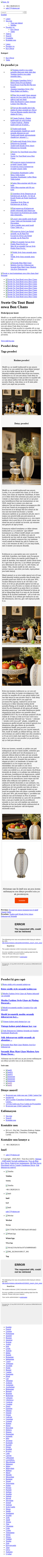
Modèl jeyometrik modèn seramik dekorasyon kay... (17, 1015)
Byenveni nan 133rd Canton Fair (18, 1106)
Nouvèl (8, 36)
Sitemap (38, 1159)
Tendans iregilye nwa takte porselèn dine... (21, 75)
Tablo (13, 32)
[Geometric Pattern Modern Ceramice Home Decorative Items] (21, 1010)
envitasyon (10, 1097)
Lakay (8, 19)
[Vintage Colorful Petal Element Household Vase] (15, 1022)
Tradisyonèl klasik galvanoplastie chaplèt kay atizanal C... (23, 136)
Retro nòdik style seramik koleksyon (19, 989)
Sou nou (9, 21)
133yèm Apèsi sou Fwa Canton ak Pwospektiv (23, 1104)
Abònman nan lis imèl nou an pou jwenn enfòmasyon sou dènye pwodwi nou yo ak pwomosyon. (21, 1060)
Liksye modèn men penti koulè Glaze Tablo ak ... (22, 226)
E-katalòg (9, 38)
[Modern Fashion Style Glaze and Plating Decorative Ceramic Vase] (21, 996)
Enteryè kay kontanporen (19, 1163)
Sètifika (13, 25)
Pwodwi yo (10, 27)
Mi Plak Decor (35, 1163)
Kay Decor (15, 29)
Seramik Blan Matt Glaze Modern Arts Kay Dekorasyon (23, 268)
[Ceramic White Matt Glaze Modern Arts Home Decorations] (21, 1047)
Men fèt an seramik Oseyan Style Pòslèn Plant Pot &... (23, 247)
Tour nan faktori (17, 23)
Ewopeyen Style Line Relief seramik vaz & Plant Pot (21, 237)
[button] (21, 900)
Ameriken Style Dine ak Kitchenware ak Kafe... (20, 203)
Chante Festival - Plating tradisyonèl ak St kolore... (20, 124)
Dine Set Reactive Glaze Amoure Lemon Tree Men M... (23, 103)
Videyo (8, 34)
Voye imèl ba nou (7, 341)
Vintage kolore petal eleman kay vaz (18, 1026)
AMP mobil (6, 1161)
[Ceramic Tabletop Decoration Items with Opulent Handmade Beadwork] (21, 1033)
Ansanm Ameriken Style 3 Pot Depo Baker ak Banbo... (22, 90)
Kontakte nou (11, 40)
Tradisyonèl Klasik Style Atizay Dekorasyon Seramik (22, 147)
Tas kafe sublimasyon (19, 1161)
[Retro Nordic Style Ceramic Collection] (15, 984)
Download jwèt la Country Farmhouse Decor (18, 1165)
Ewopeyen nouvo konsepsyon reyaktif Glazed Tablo (22, 168)
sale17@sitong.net (13, 1155)
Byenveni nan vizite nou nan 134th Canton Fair (24, 1095)
